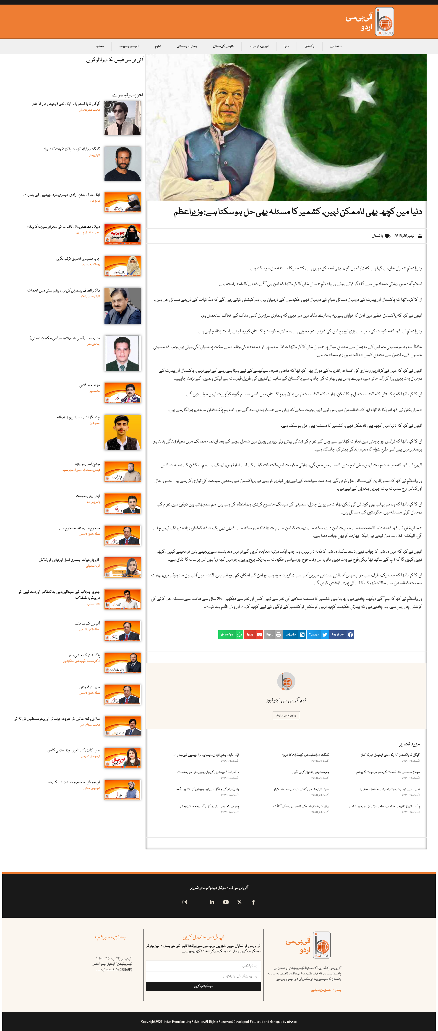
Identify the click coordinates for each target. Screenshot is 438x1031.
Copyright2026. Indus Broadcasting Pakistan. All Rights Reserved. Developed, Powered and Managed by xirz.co (219, 1021)
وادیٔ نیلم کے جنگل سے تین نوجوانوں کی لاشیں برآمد (207, 789)
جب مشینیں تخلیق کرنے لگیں (310, 772)
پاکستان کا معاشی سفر (84, 655)
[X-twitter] (240, 902)
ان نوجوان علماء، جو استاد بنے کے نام (74, 782)
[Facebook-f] (253, 902)
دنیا (286, 46)
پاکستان (309, 46)
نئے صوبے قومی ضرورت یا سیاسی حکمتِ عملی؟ (390, 789)
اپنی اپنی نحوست (88, 496)
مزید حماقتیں (89, 385)
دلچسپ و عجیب (129, 46)
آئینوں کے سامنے (87, 624)
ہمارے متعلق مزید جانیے (326, 990)
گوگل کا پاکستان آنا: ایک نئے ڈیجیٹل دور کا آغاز (390, 755)
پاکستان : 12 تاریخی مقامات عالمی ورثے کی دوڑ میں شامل (384, 806)
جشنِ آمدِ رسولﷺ (87, 464)
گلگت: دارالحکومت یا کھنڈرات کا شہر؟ (305, 755)
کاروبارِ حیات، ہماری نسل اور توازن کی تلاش (69, 560)
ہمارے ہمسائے (187, 46)
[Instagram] (185, 902)
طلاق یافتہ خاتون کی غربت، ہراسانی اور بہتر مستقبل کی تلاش (56, 719)
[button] (341, 634)
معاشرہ (100, 46)
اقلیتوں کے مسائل (223, 46)
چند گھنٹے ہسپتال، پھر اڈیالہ (78, 417)
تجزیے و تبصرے (259, 46)
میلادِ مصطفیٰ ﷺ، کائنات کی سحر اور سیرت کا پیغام (388, 772)
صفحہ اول (336, 46)
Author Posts (286, 715)
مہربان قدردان (89, 687)
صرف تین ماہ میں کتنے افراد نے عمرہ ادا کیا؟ (301, 789)
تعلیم (158, 46)
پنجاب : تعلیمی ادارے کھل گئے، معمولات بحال (209, 806)
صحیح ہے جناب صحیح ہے (79, 528)
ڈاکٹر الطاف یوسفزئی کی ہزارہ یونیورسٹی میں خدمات (208, 772)
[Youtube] (226, 902)
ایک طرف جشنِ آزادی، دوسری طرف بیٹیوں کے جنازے (206, 755)
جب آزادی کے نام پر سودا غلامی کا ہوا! (73, 750)
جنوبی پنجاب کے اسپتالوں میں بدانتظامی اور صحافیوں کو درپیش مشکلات (59, 595)
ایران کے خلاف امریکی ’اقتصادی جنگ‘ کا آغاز (301, 806)
